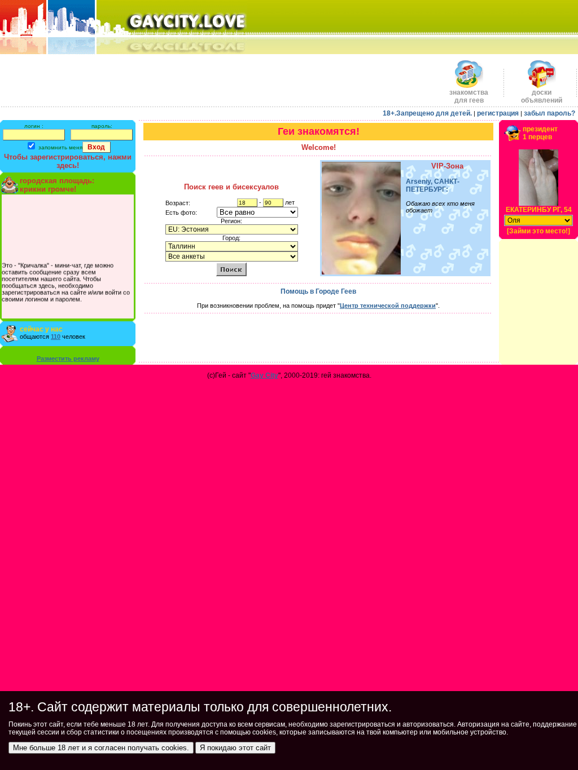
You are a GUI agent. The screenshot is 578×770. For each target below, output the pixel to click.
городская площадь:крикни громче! (57, 184)
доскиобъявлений (541, 96)
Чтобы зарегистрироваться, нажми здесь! (68, 161)
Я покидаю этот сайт (235, 748)
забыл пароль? (549, 113)
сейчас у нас (41, 329)
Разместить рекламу (68, 358)
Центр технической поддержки (388, 305)
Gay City (264, 375)
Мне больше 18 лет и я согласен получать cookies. (101, 748)
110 (55, 336)
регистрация (498, 113)
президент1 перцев (540, 133)
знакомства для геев (468, 96)
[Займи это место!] (538, 231)
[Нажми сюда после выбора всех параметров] (231, 269)
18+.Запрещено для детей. (427, 113)
